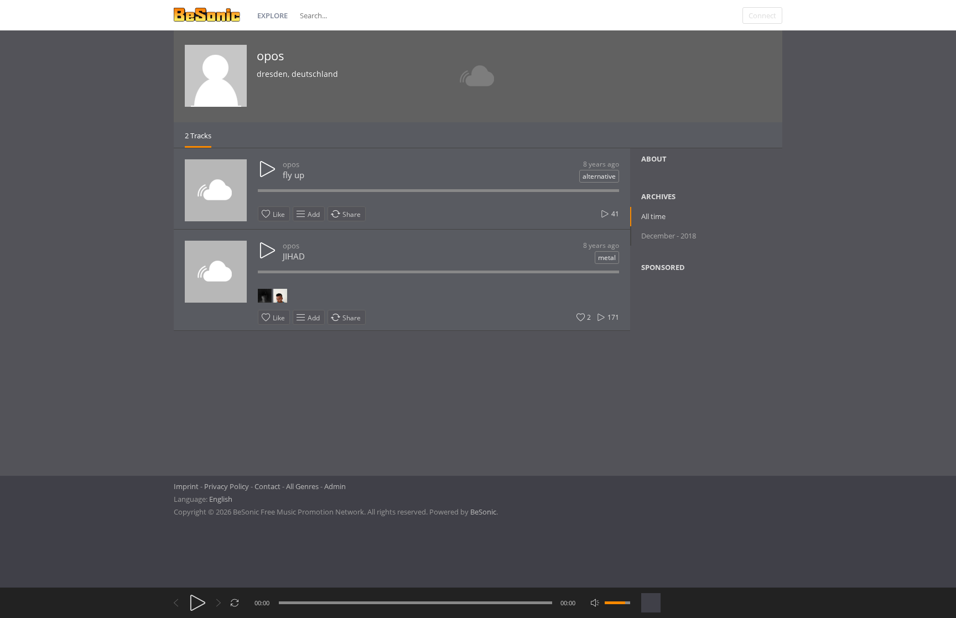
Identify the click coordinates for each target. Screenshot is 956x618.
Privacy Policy (226, 486)
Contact (267, 486)
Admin (335, 486)
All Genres (302, 486)
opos (270, 55)
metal (607, 257)
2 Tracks (198, 136)
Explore (272, 15)
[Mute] (595, 602)
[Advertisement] (695, 370)
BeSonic (483, 512)
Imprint (186, 486)
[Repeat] (235, 602)
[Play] (197, 602)
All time (653, 216)
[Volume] (617, 602)
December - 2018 (668, 236)
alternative (599, 176)
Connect (762, 15)
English (220, 499)
